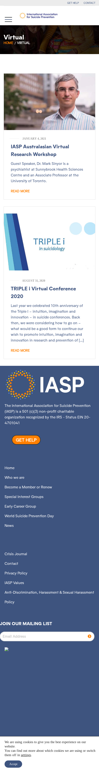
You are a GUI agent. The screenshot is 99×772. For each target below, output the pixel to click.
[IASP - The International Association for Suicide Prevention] (38, 15)
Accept (13, 764)
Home (8, 43)
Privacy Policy (16, 573)
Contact (11, 563)
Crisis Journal (16, 554)
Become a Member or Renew (28, 487)
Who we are (14, 477)
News (9, 525)
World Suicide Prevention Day (29, 516)
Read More (20, 191)
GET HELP (73, 2)
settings (26, 755)
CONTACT (89, 2)
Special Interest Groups (24, 496)
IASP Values (14, 582)
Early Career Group (20, 506)
